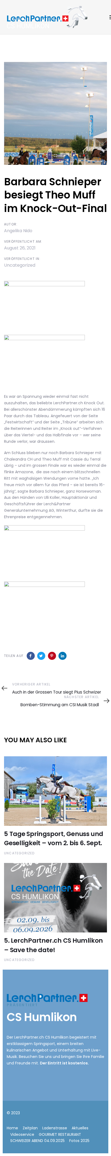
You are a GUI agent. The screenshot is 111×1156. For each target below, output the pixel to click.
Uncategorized (19, 265)
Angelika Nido (18, 231)
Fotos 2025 (79, 1140)
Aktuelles (80, 1128)
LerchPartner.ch (29, 1037)
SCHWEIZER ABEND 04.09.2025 (37, 1140)
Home (12, 1128)
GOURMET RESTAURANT (60, 1134)
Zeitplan (30, 1128)
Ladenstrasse (54, 1128)
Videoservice (22, 1134)
